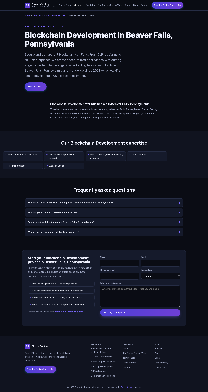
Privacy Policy (161, 362)
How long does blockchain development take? (53, 212)
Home (27, 15)
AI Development (98, 371)
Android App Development (103, 361)
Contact (145, 5)
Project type (146, 270)
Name (102, 257)
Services (78, 5)
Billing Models (129, 362)
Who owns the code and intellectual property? (53, 232)
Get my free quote (114, 312)
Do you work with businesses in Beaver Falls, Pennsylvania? (60, 222)
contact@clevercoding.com (69, 311)
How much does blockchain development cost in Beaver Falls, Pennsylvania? (70, 202)
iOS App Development (101, 356)
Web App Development (102, 366)
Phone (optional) (107, 270)
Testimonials (129, 358)
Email (143, 257)
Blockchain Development (55, 15)
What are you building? (110, 283)
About (127, 5)
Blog (135, 5)
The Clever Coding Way (109, 5)
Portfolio (90, 5)
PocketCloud (65, 5)
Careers (126, 367)
